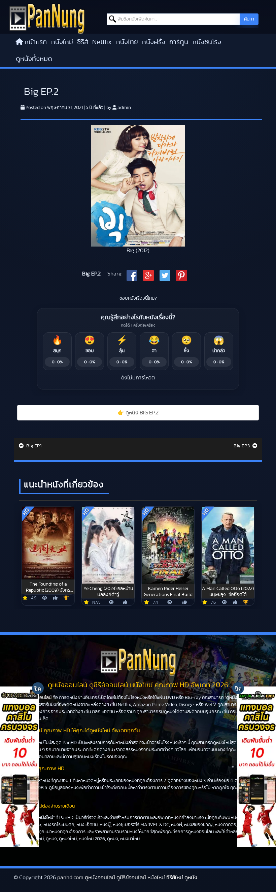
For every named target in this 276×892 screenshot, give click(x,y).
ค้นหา (249, 19)
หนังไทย (127, 42)
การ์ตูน (178, 42)
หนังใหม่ (62, 42)
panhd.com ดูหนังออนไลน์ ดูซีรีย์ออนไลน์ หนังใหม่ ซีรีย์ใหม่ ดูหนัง (127, 877)
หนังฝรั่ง (153, 42)
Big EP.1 (33, 446)
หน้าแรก (36, 42)
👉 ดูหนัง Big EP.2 (138, 412)
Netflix (102, 42)
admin (124, 107)
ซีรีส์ (82, 42)
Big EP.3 (242, 446)
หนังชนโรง (207, 42)
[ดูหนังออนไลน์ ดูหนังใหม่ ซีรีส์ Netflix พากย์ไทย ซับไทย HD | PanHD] (47, 18)
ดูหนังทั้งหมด (34, 58)
